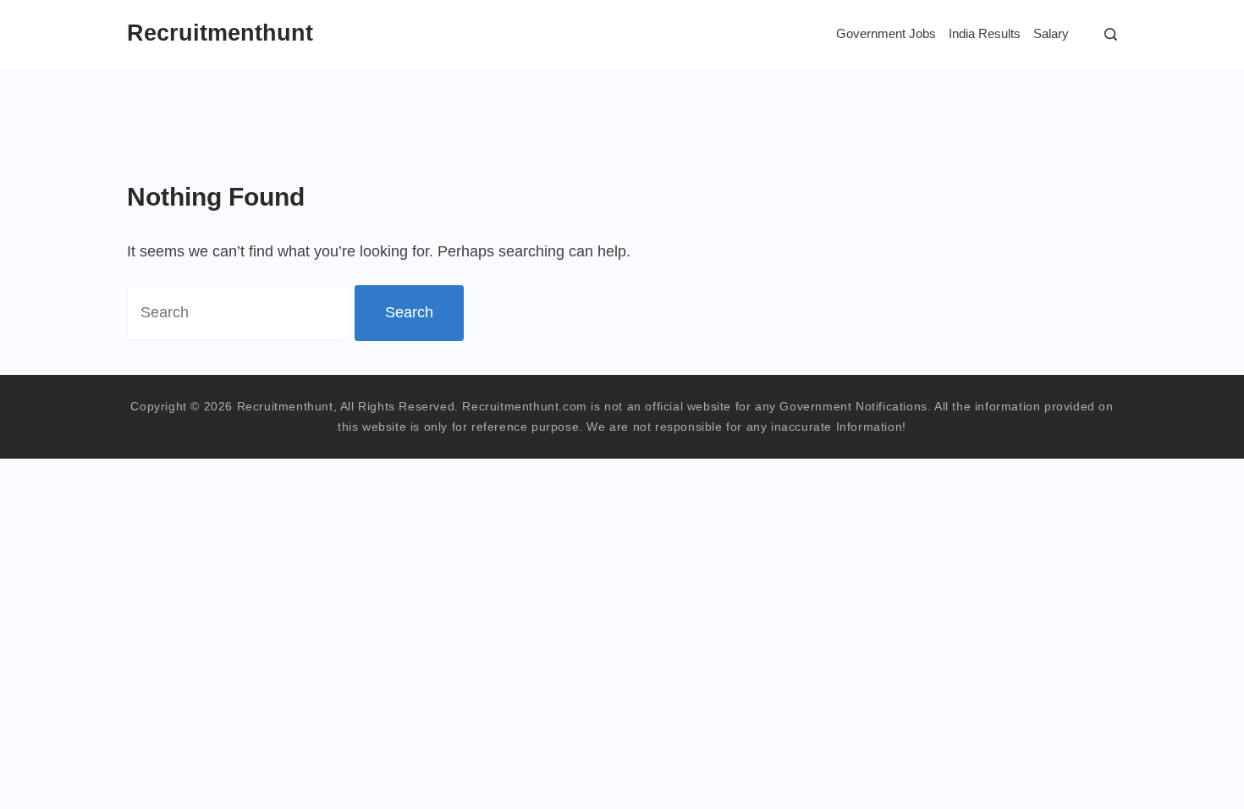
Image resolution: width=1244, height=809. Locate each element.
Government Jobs (886, 33)
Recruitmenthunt (220, 33)
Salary (1051, 33)
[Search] (1106, 34)
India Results (985, 33)
